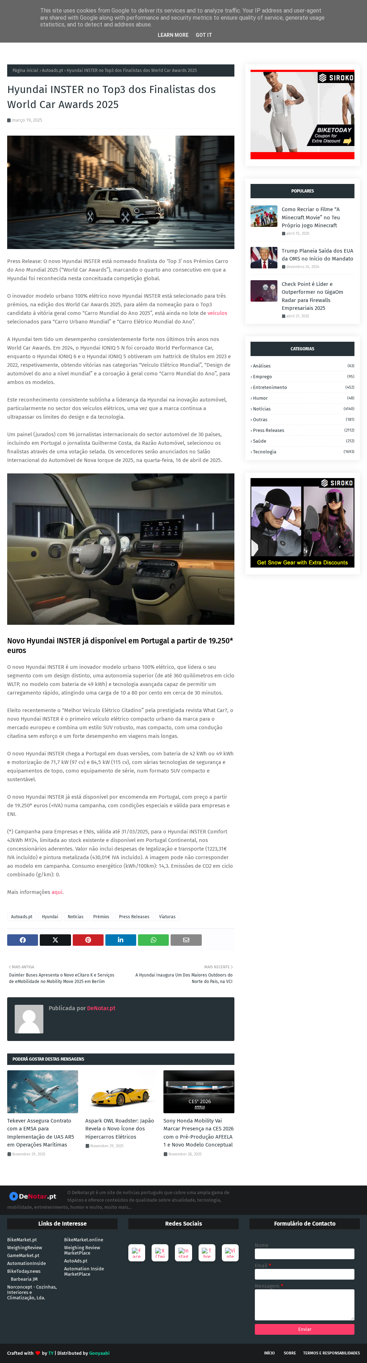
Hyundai (50, 916)
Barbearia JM (24, 1279)
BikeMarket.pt (22, 1239)
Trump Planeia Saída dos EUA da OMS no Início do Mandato (317, 255)
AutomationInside (26, 1263)
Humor (303, 398)
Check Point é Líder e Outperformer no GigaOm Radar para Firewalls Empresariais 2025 (312, 296)
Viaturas (167, 916)
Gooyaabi (99, 1353)
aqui (57, 892)
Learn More (173, 35)
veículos (217, 313)
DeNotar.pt (100, 1008)
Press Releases (134, 916)
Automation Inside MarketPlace (84, 1271)
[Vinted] (230, 1252)
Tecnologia (303, 451)
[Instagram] (183, 1252)
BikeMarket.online (83, 1239)
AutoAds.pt (75, 1261)
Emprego (303, 376)
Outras (303, 419)
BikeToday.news (23, 1271)
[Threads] (207, 1252)
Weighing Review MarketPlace (82, 1250)
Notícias (76, 916)
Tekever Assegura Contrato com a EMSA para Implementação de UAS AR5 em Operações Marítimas (40, 1133)
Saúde (303, 441)
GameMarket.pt (23, 1255)
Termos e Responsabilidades (331, 1353)
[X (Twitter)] (160, 1252)
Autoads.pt (52, 70)
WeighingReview (24, 1247)
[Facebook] (136, 1252)
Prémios (101, 916)
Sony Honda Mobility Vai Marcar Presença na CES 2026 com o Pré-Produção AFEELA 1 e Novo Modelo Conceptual (198, 1133)
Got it (204, 35)
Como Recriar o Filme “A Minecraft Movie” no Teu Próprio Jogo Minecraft (311, 217)
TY (50, 1353)
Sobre (290, 1353)
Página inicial (25, 70)
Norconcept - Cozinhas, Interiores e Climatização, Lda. (32, 1292)
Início (269, 1353)
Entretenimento (303, 387)
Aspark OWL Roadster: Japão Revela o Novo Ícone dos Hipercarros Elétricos (119, 1129)
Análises (303, 366)
